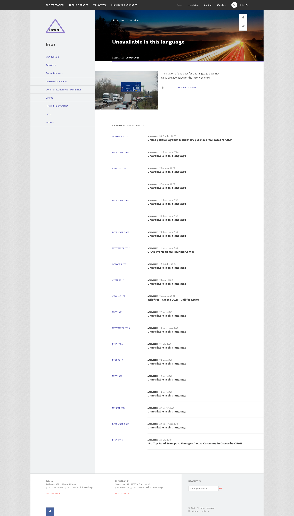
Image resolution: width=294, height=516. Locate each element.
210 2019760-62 (55, 487)
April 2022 (118, 280)
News (180, 5)
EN (247, 5)
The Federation (55, 5)
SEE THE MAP (53, 493)
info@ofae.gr (86, 487)
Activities (51, 65)
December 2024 (120, 152)
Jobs (48, 114)
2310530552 (138, 487)
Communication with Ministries (63, 89)
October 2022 (120, 264)
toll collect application (181, 87)
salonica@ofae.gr (154, 487)
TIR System (99, 5)
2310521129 (123, 487)
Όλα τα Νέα (52, 56)
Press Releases (54, 73)
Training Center (78, 5)
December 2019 (120, 424)
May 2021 (117, 312)
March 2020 (119, 408)
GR (241, 5)
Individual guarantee (124, 5)
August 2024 (119, 168)
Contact (208, 5)
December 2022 (120, 232)
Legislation (193, 5)
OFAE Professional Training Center (171, 251)
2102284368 (72, 487)
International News (57, 81)
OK (220, 488)
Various (50, 122)
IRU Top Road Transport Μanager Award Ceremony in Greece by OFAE (195, 443)
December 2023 (120, 200)
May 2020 (117, 376)
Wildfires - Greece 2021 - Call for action (174, 299)
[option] (126, 90)
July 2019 (117, 440)
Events (49, 97)
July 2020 (117, 344)
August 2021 (119, 296)
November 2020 (121, 328)
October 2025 (120, 136)
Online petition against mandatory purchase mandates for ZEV (190, 139)
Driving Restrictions (57, 105)
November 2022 (121, 248)
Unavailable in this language (167, 155)
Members (221, 5)
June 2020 (117, 360)
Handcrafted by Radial (198, 511)
